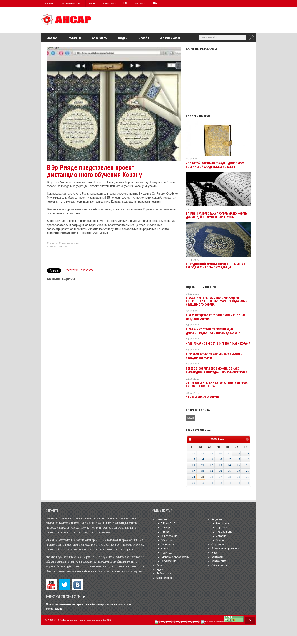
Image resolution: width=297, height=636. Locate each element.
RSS (125, 3)
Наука (164, 548)
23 (247, 471)
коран (190, 417)
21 (229, 471)
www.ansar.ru (126, 604)
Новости (74, 37)
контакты (140, 3)
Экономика (167, 544)
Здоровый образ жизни (175, 557)
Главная (51, 37)
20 (220, 471)
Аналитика (222, 523)
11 (202, 465)
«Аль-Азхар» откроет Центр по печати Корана (218, 343)
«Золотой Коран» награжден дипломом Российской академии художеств (215, 164)
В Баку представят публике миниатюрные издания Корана (215, 316)
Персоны (221, 527)
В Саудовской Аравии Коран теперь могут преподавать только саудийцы (215, 265)
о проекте (50, 3)
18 (202, 471)
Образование (169, 536)
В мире (165, 531)
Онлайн (143, 37)
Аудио (160, 569)
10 (193, 465)
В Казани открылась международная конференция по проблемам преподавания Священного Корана (216, 301)
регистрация (109, 3)
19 (211, 471)
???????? (72, 270)
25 (202, 476)
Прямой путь (224, 531)
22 (238, 471)
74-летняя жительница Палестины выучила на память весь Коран (216, 384)
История (221, 536)
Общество (167, 540)
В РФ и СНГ (168, 523)
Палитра (166, 552)
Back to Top (250, 620)
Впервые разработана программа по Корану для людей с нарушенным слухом (216, 215)
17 (193, 471)
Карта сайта (219, 561)
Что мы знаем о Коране (202, 397)
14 (229, 465)
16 (247, 465)
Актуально (99, 37)
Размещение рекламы (225, 548)
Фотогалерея (164, 577)
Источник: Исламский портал (63, 242)
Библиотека (163, 573)
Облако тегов (219, 565)
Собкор (165, 527)
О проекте (217, 544)
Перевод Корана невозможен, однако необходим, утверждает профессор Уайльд (217, 370)
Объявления (168, 561)
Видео (122, 37)
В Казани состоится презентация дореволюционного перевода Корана (213, 331)
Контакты (217, 557)
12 (211, 465)
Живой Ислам (170, 37)
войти (92, 3)
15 (238, 465)
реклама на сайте (72, 3)
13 (220, 465)
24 (193, 476)
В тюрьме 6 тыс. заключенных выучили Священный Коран (214, 356)
